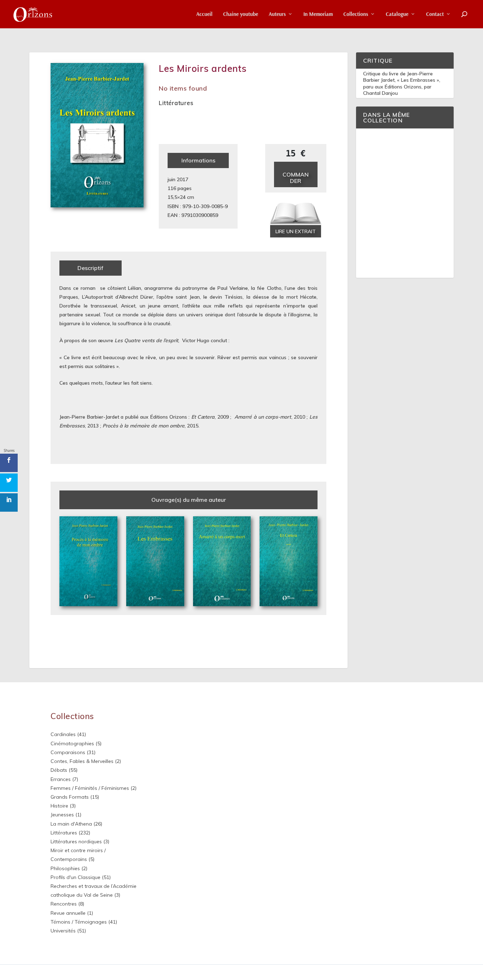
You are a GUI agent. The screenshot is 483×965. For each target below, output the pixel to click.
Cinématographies (72, 743)
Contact (435, 14)
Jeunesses (62, 814)
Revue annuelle (68, 913)
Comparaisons (68, 752)
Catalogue (397, 14)
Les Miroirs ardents (203, 68)
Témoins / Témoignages (79, 922)
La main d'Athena (71, 824)
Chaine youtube (240, 14)
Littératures (176, 103)
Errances (61, 779)
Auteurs (277, 14)
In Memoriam (318, 14)
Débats (59, 770)
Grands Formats (70, 797)
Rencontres (64, 904)
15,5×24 (177, 197)
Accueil (204, 14)
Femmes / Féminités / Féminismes (90, 788)
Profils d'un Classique (75, 877)
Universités (63, 930)
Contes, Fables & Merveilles (82, 761)
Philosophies (65, 868)
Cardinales (63, 734)
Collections (355, 14)
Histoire (59, 806)
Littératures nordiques (76, 841)
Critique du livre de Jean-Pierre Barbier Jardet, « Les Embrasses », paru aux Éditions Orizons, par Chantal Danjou (401, 83)
